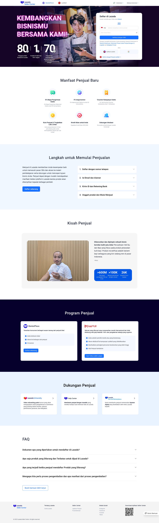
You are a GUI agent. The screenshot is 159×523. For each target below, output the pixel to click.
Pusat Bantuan (76, 510)
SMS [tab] (119, 23)
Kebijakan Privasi (111, 45)
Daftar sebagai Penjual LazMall (111, 57)
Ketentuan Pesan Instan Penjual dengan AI (122, 43)
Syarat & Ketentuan (105, 43)
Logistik (102, 45)
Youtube (101, 512)
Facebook (102, 510)
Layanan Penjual (76, 508)
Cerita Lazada (48, 508)
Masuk (120, 19)
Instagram (102, 508)
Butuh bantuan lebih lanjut (35, 488)
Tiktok (101, 514)
